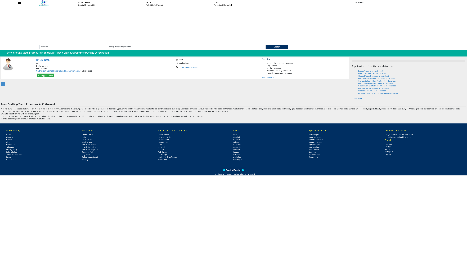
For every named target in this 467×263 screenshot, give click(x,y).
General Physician (316, 139)
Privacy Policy (11, 149)
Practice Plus (163, 142)
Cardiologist (314, 134)
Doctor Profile (163, 134)
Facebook (388, 144)
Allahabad (237, 157)
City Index (86, 154)
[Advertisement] (233, 26)
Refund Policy (11, 152)
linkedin (388, 149)
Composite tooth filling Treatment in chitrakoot (376, 81)
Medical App (87, 142)
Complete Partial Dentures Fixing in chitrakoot (376, 78)
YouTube (388, 154)
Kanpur (236, 152)
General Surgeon (315, 142)
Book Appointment (45, 75)
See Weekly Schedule (189, 67)
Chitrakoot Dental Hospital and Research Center (58, 71)
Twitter (388, 147)
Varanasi (236, 154)
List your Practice (164, 137)
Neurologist (313, 157)
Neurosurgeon (314, 137)
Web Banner (162, 152)
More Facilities (268, 77)
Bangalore (237, 144)
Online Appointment (90, 157)
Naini (84, 137)
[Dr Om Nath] (8, 70)
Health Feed (162, 159)
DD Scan (161, 149)
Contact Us (10, 144)
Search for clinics (89, 147)
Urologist (312, 152)
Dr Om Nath (43, 59)
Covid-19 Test (87, 139)
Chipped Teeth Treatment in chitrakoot (373, 76)
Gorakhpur (237, 159)
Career (9, 139)
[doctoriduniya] (44, 6)
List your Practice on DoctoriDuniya (399, 134)
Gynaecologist (314, 144)
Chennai (236, 139)
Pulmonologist (314, 154)
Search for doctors (89, 144)
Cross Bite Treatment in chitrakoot (372, 91)
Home (8, 134)
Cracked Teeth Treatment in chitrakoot (373, 88)
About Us (9, 137)
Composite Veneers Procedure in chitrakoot (375, 83)
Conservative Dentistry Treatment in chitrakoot (377, 86)
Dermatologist (315, 147)
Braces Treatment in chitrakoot (370, 71)
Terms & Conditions (14, 154)
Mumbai (236, 137)
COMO (160, 144)
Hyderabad (237, 147)
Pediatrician (314, 149)
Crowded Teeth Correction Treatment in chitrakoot (378, 93)
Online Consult (88, 134)
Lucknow (236, 149)
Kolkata (236, 142)
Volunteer (10, 147)
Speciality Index (88, 152)
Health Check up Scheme (167, 157)
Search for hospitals (90, 149)
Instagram (389, 152)
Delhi (235, 134)
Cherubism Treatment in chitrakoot (372, 73)
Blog (8, 142)
